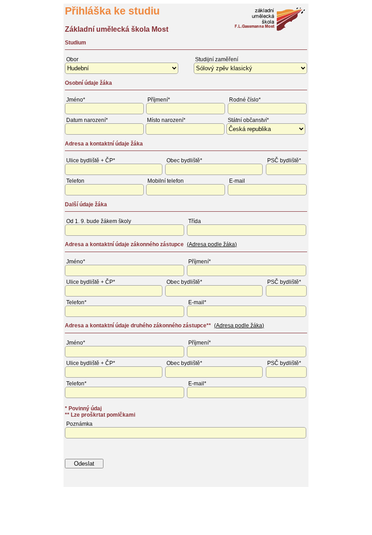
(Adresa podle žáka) (212, 244)
